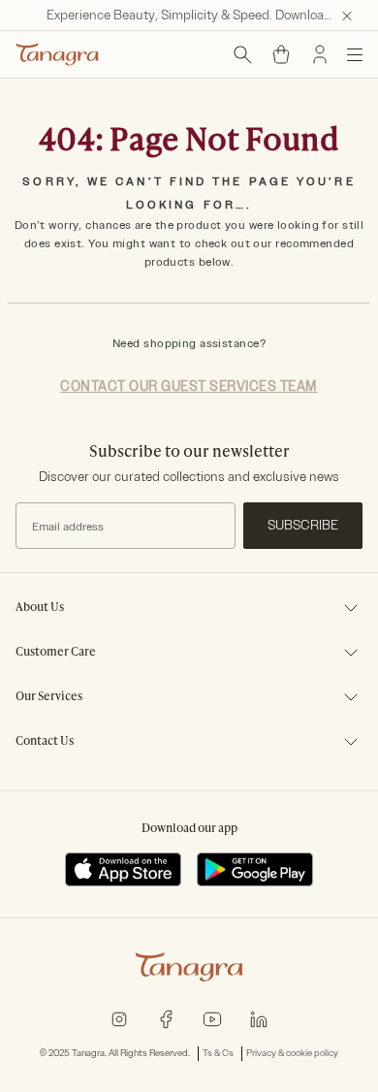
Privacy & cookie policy (292, 1053)
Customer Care (56, 652)
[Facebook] (165, 1019)
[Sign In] (319, 54)
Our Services (49, 697)
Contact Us (45, 742)
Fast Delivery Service (189, 15)
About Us (40, 608)
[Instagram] (119, 1019)
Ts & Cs (218, 1053)
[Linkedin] (258, 1019)
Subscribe (303, 525)
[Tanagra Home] (57, 54)
